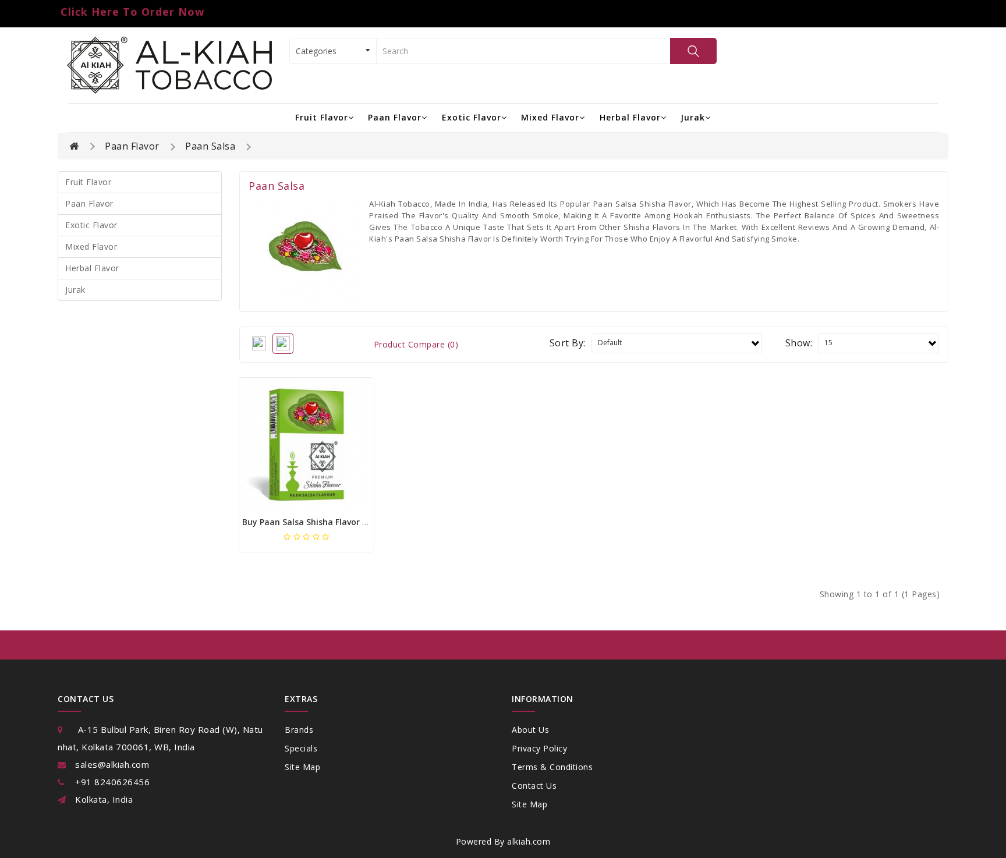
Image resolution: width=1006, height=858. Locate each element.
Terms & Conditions (552, 766)
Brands (299, 729)
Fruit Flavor (321, 117)
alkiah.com (528, 841)
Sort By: (568, 342)
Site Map (302, 766)
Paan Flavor (394, 117)
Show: (799, 342)
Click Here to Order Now (132, 12)
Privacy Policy (539, 748)
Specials (301, 748)
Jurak (693, 117)
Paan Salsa (210, 146)
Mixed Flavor (550, 117)
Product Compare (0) (416, 344)
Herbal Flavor (630, 117)
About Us (530, 729)
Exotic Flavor (471, 117)
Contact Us (534, 785)
